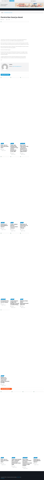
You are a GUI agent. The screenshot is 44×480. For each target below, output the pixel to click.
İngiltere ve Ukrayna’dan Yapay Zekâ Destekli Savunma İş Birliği (5, 380)
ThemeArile (2, 478)
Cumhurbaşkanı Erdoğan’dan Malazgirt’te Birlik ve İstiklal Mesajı (14, 302)
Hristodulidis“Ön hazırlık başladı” (5, 301)
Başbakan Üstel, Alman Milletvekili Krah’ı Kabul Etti (24, 302)
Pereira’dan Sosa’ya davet (8, 12)
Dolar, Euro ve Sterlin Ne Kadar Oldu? (5, 146)
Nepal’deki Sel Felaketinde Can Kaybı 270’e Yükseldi (24, 226)
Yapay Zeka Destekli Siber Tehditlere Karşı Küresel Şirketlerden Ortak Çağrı (14, 148)
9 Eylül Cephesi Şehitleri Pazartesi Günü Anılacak (14, 226)
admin (3, 19)
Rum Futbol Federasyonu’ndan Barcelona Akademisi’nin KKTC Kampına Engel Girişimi (24, 148)
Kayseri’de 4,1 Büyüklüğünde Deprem (4, 225)
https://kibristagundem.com (17, 66)
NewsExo (18, 477)
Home (2, 12)
